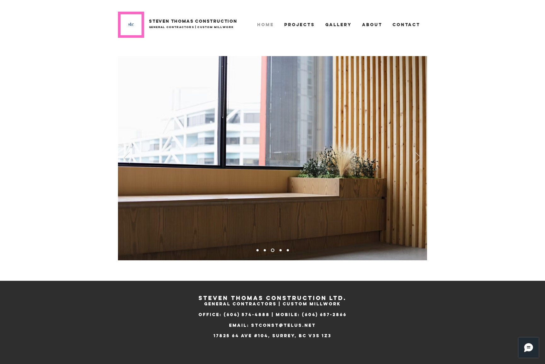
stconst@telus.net (283, 325)
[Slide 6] (272, 250)
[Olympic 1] (265, 250)
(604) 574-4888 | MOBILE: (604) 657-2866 (285, 314)
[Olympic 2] (288, 250)
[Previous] (127, 158)
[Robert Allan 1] (257, 250)
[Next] (418, 158)
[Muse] (280, 250)
